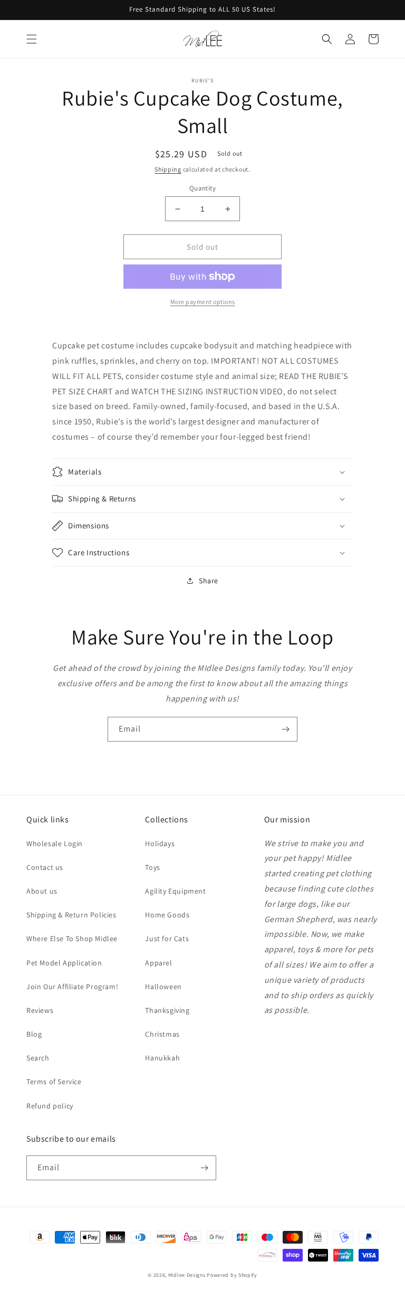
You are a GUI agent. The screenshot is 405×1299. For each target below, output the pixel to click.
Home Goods (167, 914)
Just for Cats (167, 938)
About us (41, 891)
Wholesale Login (54, 843)
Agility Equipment (175, 891)
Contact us (44, 867)
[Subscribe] (285, 729)
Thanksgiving (167, 1010)
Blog (34, 1034)
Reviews (39, 1010)
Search (38, 1058)
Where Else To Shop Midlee (72, 938)
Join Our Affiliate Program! (72, 986)
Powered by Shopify (232, 1275)
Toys (152, 867)
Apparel (158, 963)
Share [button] (208, 580)
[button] (31, 39)
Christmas (162, 1034)
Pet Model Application (64, 963)
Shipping (168, 169)
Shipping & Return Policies (71, 914)
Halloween (163, 986)
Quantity (202, 188)
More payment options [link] (202, 302)
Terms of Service (54, 1081)
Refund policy (49, 1106)
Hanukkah (162, 1058)
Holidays (160, 843)
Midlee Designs (187, 1275)
